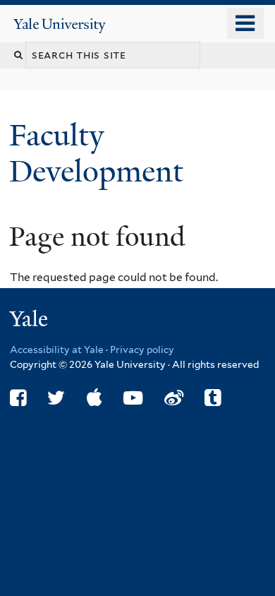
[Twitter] (56, 397)
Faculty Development (100, 153)
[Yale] (30, 321)
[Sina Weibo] (173, 397)
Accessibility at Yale (57, 349)
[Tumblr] (212, 397)
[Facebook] (18, 397)
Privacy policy (142, 349)
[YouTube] (132, 397)
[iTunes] (94, 397)
